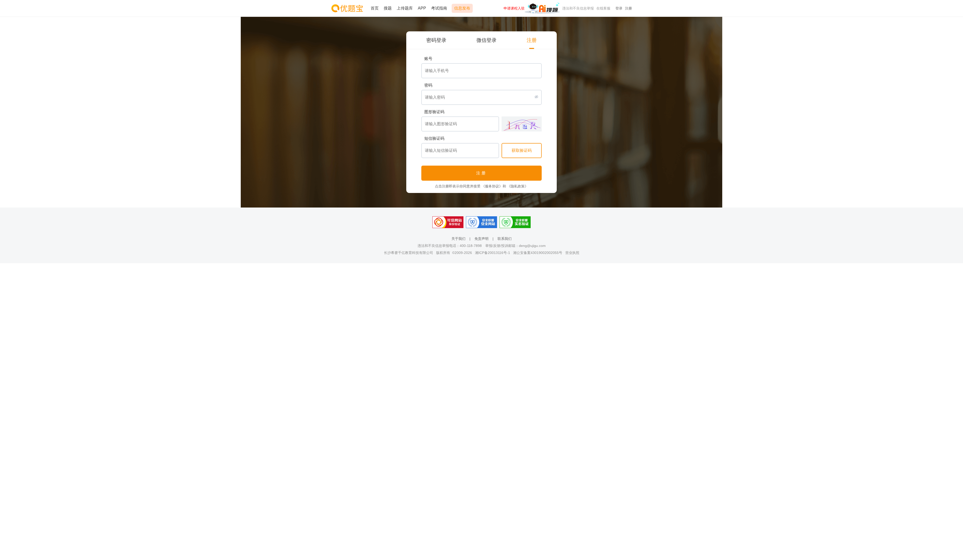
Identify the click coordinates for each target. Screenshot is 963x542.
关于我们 (458, 239)
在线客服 (603, 8)
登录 (618, 8)
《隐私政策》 (517, 186)
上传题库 (405, 8)
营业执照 (572, 253)
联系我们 (505, 239)
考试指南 (439, 8)
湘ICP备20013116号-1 (492, 253)
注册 (628, 8)
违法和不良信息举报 (578, 8)
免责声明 (481, 239)
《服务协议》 (492, 186)
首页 (375, 8)
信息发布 (462, 8)
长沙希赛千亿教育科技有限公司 (408, 253)
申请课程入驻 (514, 8)
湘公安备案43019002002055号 (537, 253)
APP (422, 8)
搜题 (388, 8)
